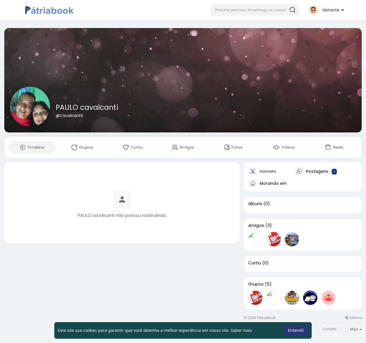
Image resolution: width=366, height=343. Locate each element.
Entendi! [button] (296, 330)
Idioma (355, 318)
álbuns (255, 203)
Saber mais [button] (241, 330)
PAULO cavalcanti (87, 107)
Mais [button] (354, 329)
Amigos (256, 225)
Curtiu (254, 263)
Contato (330, 329)
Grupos (256, 284)
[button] (255, 10)
